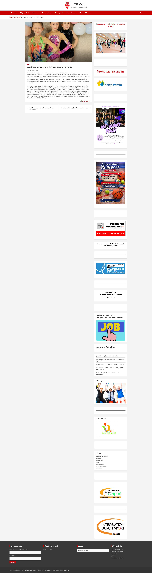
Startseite (14, 13)
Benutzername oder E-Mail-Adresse (19, 549)
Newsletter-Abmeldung (117, 558)
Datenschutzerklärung (101, 466)
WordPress (66, 570)
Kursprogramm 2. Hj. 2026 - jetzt (108, 24)
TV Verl (79, 4)
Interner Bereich (100, 464)
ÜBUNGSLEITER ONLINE (110, 71)
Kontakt (98, 462)
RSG (28, 64)
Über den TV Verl (84, 13)
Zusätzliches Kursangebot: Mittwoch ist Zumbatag (74, 108)
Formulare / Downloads (102, 456)
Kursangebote (59, 13)
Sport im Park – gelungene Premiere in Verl (107, 356)
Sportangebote (46, 13)
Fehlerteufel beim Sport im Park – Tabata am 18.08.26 (110, 364)
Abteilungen (35, 13)
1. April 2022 (30, 70)
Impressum (99, 468)
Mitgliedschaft (24, 13)
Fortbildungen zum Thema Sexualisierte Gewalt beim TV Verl (41, 108)
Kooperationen (71, 13)
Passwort (12, 555)
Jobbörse (98, 458)
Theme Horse (47, 570)
